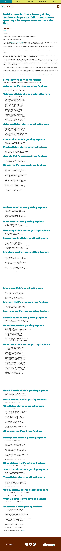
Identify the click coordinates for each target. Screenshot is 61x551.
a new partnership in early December (16, 42)
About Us (18, 1)
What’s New (30, 1)
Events (6, 1)
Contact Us (55, 1)
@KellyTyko (23, 530)
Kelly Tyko (5, 30)
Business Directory (42, 1)
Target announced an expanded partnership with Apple (38, 74)
